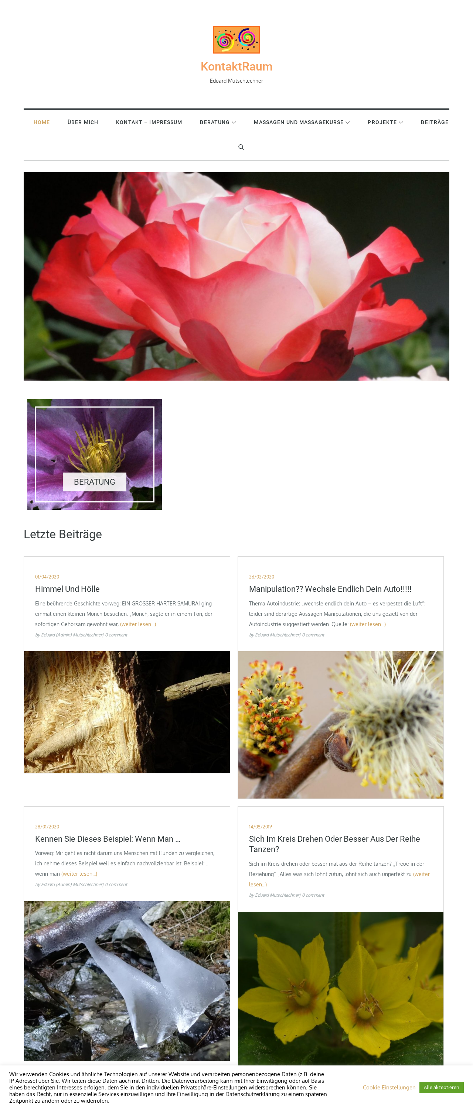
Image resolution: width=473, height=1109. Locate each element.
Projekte (382, 122)
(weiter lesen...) (138, 624)
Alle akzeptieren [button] (441, 1087)
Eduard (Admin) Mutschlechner (71, 635)
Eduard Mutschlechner (277, 635)
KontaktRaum (237, 66)
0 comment (116, 635)
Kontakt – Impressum (149, 122)
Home (42, 122)
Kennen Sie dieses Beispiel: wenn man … (108, 839)
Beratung (215, 122)
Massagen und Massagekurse (299, 122)
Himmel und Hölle (67, 589)
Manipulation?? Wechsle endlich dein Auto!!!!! (330, 589)
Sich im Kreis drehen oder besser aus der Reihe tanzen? (334, 844)
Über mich (83, 122)
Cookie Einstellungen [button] (389, 1087)
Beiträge (435, 122)
